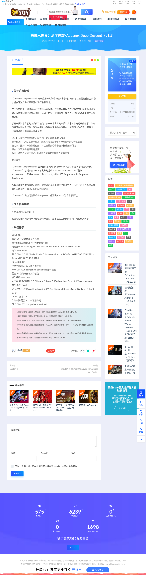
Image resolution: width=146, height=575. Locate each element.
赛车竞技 (129, 241)
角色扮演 (120, 241)
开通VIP (78, 569)
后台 (126, 209)
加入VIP (73, 547)
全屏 (141, 424)
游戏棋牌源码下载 (123, 229)
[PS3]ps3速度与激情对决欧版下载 (129, 369)
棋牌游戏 (125, 221)
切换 (141, 432)
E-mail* (44, 453)
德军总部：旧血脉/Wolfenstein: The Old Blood (42, 407)
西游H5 (111, 241)
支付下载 (122, 96)
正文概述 (17, 60)
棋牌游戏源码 (113, 225)
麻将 (110, 245)
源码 (119, 233)
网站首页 (32, 19)
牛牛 (125, 233)
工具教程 (32, 25)
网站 (73, 453)
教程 (116, 217)
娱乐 (132, 209)
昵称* (13, 453)
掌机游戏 (97, 19)
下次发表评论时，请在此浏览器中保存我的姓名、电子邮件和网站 (46, 466)
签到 (141, 396)
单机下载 (46, 19)
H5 (130, 189)
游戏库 (19, 338)
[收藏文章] (82, 351)
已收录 (100, 41)
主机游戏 (81, 19)
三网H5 (111, 201)
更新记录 (46, 25)
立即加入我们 (80, 4)
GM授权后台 (121, 189)
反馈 (141, 415)
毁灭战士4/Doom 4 (87, 405)
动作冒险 (130, 205)
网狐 (128, 237)
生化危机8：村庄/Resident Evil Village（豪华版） (130, 354)
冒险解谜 (121, 205)
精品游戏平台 (16, 22)
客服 (141, 405)
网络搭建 (61, 25)
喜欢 (51, 351)
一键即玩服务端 (128, 197)
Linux (119, 193)
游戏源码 (114, 19)
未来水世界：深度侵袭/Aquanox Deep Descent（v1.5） (44, 338)
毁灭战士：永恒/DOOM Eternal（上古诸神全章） (65, 407)
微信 (126, 213)
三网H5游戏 (121, 201)
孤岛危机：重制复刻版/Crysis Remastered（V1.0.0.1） (79, 371)
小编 (19, 350)
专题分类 (131, 19)
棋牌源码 (124, 225)
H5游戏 (111, 193)
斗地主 (123, 217)
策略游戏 (121, 237)
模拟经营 (112, 229)
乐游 (129, 201)
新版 (130, 217)
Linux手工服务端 (129, 193)
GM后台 (111, 189)
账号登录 (99, 570)
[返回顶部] (141, 439)
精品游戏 (64, 19)
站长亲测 (112, 237)
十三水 (111, 209)
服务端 (117, 221)
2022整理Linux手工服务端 (124, 185)
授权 (110, 217)
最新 (110, 221)
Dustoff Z (14, 369)
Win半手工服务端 (114, 197)
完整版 (120, 213)
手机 (132, 213)
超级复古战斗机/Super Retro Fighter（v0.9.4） (19, 407)
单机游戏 (119, 209)
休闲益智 (112, 205)
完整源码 (112, 213)
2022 (111, 185)
